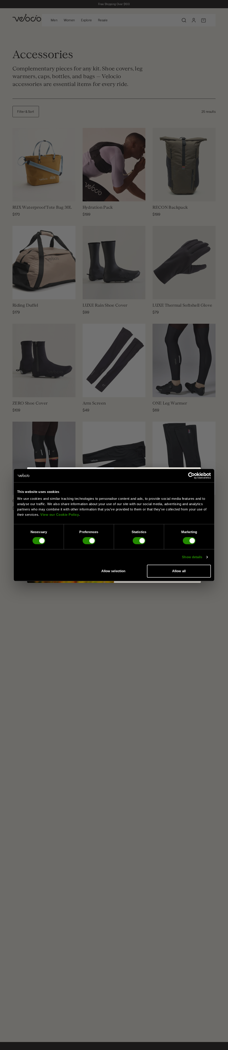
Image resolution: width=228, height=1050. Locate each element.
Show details (192, 557)
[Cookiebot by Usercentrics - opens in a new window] (191, 475)
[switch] (89, 540)
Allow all (179, 571)
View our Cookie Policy (59, 514)
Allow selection (113, 571)
